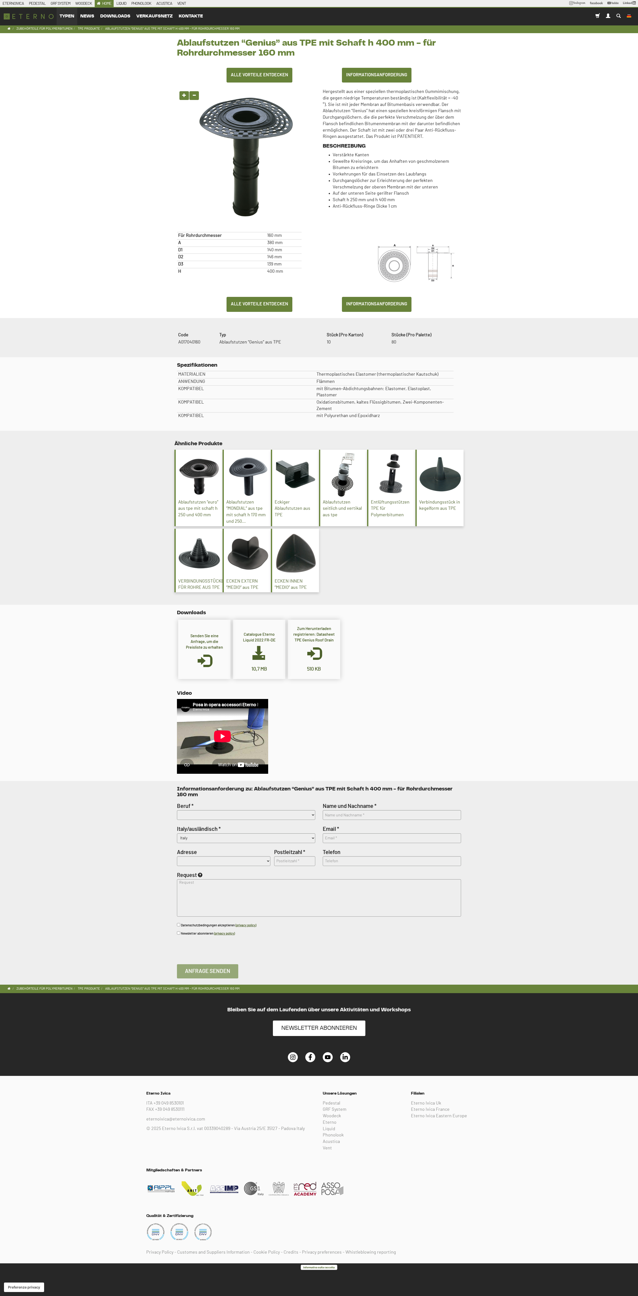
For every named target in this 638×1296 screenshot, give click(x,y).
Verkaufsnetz (154, 16)
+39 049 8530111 (169, 1109)
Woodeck (332, 1116)
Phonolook (333, 1135)
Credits (291, 1252)
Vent (327, 1148)
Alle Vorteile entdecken (259, 75)
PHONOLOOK (141, 3)
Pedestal (331, 1103)
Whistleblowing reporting (370, 1252)
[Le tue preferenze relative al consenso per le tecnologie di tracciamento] (24, 1287)
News (87, 16)
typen (67, 16)
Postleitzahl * (289, 852)
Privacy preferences (322, 1252)
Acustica (331, 1141)
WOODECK (83, 3)
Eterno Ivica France (430, 1109)
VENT (181, 3)
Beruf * (185, 806)
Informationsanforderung (376, 75)
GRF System (334, 1109)
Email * (331, 829)
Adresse (187, 852)
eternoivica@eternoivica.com (175, 1119)
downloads (115, 16)
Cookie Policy (266, 1252)
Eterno (329, 1122)
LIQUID (121, 3)
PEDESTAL (37, 3)
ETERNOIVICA (13, 3)
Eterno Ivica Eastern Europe (439, 1116)
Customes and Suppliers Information (213, 1252)
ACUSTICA (164, 3)
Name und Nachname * (350, 806)
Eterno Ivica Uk (426, 1103)
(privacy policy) (246, 925)
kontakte (191, 16)
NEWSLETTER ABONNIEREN (319, 1028)
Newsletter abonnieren (207, 933)
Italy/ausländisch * (199, 829)
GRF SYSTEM (60, 3)
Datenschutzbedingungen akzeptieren (218, 925)
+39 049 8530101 (169, 1103)
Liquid (329, 1129)
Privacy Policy (159, 1252)
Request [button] (187, 875)
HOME (106, 3)
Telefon (331, 852)
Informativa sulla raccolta (319, 1267)
